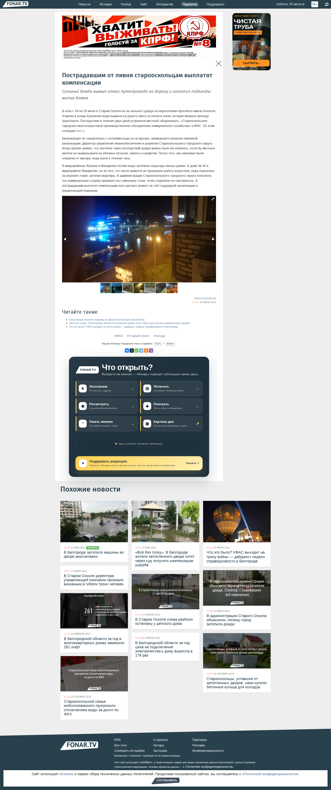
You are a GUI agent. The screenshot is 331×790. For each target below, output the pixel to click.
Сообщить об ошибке (129, 751)
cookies (146, 762)
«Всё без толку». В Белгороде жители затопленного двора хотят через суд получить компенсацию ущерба (129, 323)
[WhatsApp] (136, 350)
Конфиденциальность (208, 751)
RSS (117, 740)
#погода (159, 336)
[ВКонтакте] (127, 350)
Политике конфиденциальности (209, 767)
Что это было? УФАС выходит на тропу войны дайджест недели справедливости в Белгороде (123, 326)
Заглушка (160, 751)
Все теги (120, 745)
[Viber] (151, 350)
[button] (213, 199)
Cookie (66, 774)
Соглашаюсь (167, 780)
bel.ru (81, 131)
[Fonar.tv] (15, 4)
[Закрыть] (219, 63)
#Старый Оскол (138, 336)
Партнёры (199, 740)
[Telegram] (141, 350)
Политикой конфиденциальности (270, 774)
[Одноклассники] (146, 350)
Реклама (198, 745)
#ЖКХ (118, 336)
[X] (132, 350)
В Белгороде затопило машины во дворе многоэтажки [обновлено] (106, 319)
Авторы (158, 745)
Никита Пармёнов (205, 298)
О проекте (160, 740)
